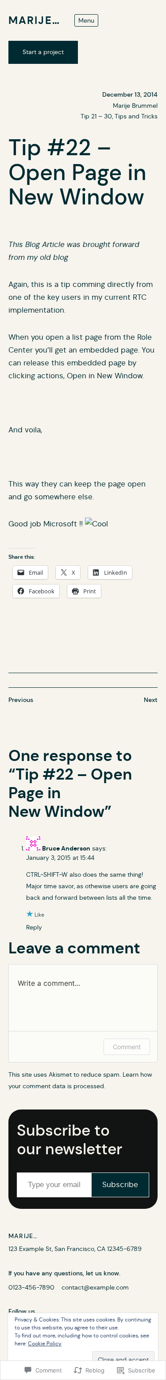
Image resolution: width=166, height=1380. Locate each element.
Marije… (34, 20)
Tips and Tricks (136, 116)
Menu (86, 20)
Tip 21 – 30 (96, 116)
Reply (34, 927)
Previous (20, 700)
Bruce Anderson (66, 848)
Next (151, 700)
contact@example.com (95, 1287)
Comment (127, 1047)
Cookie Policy (45, 1343)
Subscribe (120, 1184)
